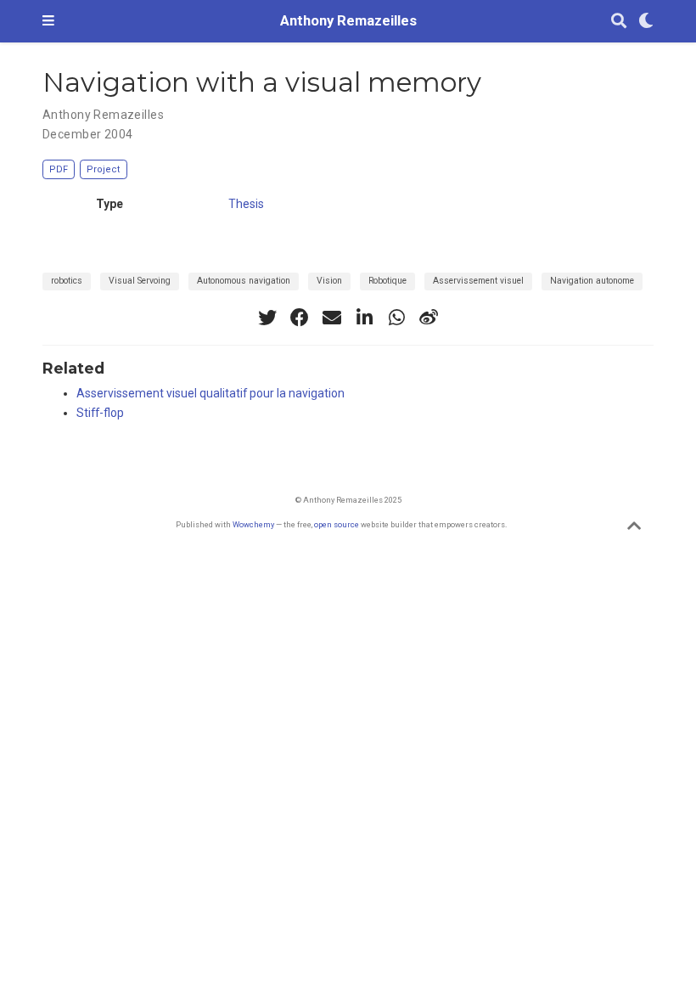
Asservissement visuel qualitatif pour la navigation (210, 393)
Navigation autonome (592, 280)
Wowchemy (253, 524)
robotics (66, 280)
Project (104, 169)
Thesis (246, 204)
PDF (58, 169)
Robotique (387, 280)
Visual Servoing (140, 280)
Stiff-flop (100, 412)
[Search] (618, 21)
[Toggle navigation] (48, 21)
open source (336, 524)
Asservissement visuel (478, 280)
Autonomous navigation (243, 280)
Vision (329, 280)
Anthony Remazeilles (348, 21)
